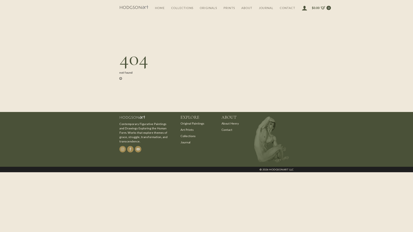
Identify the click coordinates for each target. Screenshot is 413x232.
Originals (208, 8)
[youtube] (138, 149)
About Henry (230, 123)
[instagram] (122, 149)
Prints (229, 8)
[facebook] (130, 149)
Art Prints (187, 129)
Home (160, 8)
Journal (266, 8)
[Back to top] (405, 224)
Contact (287, 8)
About (246, 8)
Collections (182, 8)
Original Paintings (192, 123)
